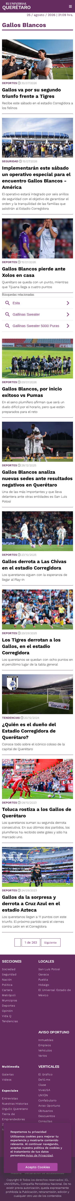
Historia (16, 1173)
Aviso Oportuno (49, 1105)
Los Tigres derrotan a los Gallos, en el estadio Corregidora (31, 646)
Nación (7, 979)
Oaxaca (43, 974)
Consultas (45, 1121)
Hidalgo (43, 984)
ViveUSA (44, 1090)
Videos (7, 1079)
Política (7, 984)
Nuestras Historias (15, 1103)
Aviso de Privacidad (39, 1155)
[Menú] (70, 6)
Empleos (44, 1045)
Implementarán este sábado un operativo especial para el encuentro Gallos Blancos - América (36, 177)
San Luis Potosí (49, 969)
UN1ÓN (43, 1095)
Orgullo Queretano (15, 1108)
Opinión (7, 1010)
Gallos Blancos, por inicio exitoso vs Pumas (32, 392)
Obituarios (45, 1110)
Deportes (9, 83)
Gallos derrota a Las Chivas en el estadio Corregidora (34, 565)
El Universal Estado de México (54, 992)
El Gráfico (45, 1074)
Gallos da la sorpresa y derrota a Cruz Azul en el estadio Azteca (31, 903)
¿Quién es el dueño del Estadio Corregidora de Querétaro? (29, 731)
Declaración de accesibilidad (44, 1173)
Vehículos (45, 1050)
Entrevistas (10, 1098)
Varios (42, 1055)
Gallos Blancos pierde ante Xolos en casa (33, 272)
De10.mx (44, 1079)
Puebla (43, 979)
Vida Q (6, 1016)
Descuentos (46, 1116)
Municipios (9, 1000)
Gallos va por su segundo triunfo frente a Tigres (31, 93)
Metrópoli (9, 995)
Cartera (7, 990)
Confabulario (47, 1100)
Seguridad (10, 161)
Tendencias (11, 717)
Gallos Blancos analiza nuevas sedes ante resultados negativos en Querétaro (37, 478)
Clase (42, 1084)
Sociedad (9, 969)
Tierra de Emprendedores (13, 1116)
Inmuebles (45, 1040)
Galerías (8, 1074)
